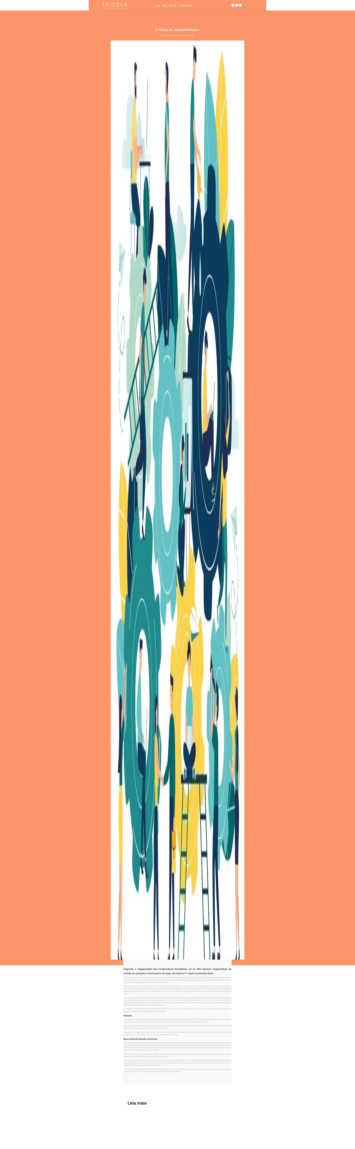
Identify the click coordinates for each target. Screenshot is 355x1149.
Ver (164, 6)
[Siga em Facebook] (232, 5)
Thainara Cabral (168, 36)
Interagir (185, 6)
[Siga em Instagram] (236, 5)
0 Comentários (189, 36)
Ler (158, 6)
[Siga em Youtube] (240, 5)
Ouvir (173, 6)
